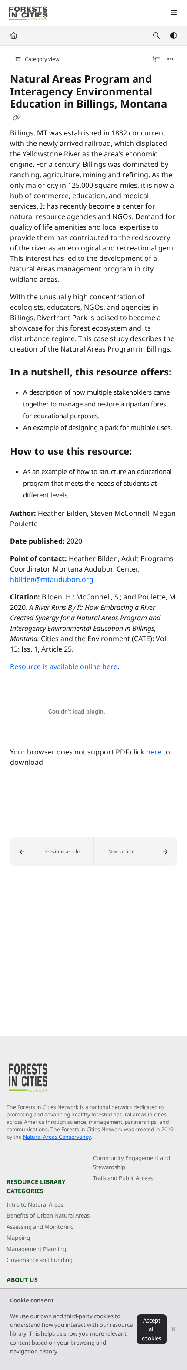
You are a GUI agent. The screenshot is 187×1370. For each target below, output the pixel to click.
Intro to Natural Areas (35, 1204)
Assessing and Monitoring (40, 1227)
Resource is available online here (63, 666)
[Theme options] (173, 36)
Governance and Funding (40, 1260)
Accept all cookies (151, 1329)
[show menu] (173, 13)
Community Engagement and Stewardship (131, 1162)
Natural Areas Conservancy (57, 1136)
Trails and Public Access (123, 1178)
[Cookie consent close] (174, 1329)
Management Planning (36, 1249)
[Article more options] (170, 59)
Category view (41, 59)
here (153, 752)
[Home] (28, 13)
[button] (52, 851)
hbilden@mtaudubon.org (52, 579)
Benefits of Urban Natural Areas (48, 1215)
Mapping (18, 1237)
